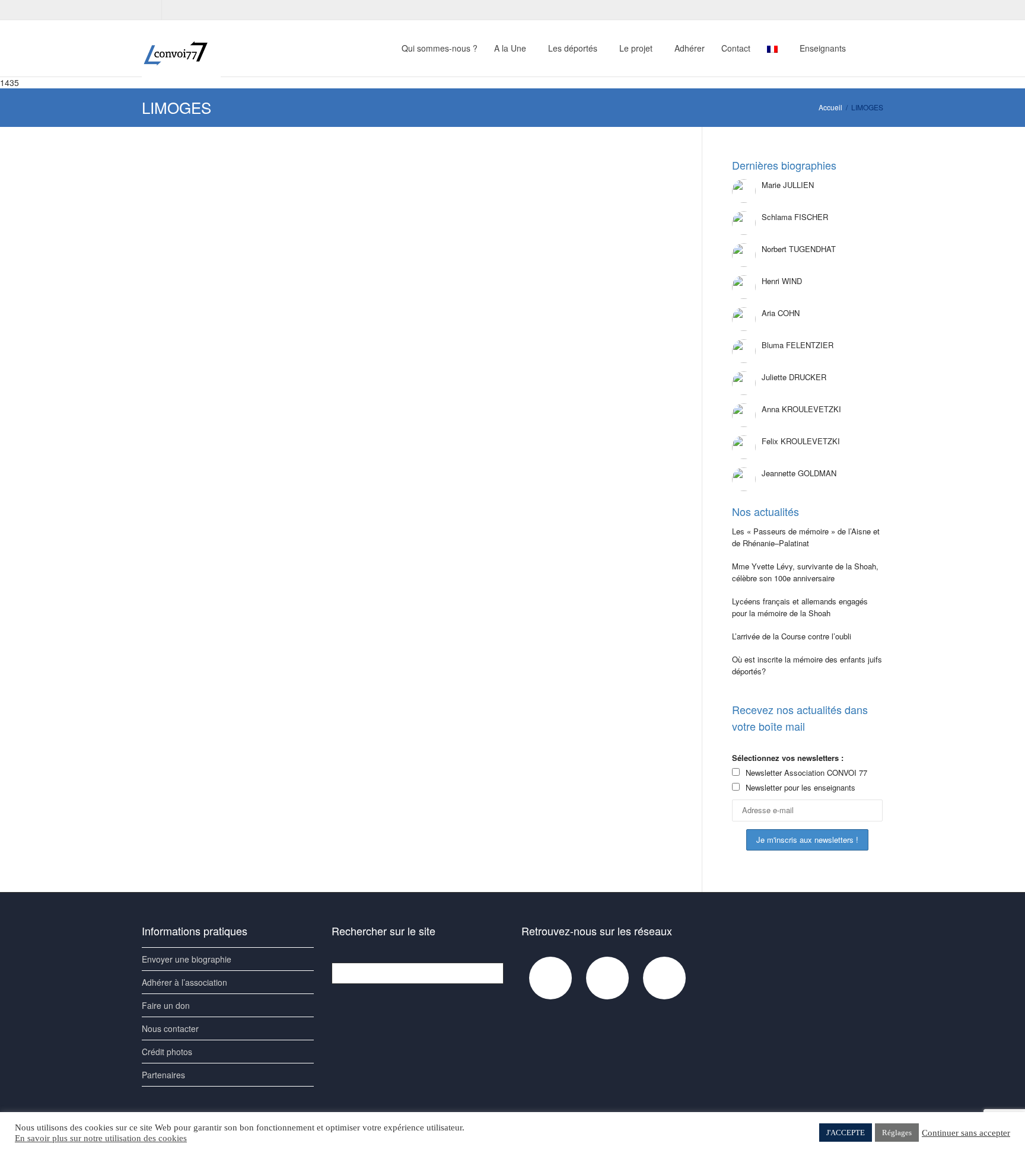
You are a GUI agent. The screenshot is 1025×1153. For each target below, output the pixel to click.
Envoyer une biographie (186, 959)
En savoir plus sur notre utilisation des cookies (101, 1138)
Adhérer (689, 48)
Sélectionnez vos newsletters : (787, 757)
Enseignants (824, 48)
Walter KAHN (387, 222)
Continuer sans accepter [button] (966, 1133)
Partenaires (163, 1075)
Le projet (637, 48)
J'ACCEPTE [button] (845, 1132)
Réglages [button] (897, 1132)
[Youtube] (172, 10)
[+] (224, 201)
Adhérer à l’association (184, 982)
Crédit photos (167, 1052)
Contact (735, 48)
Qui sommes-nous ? (440, 48)
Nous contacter (170, 1028)
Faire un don (166, 1005)
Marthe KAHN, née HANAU (212, 222)
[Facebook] (152, 10)
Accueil (830, 107)
